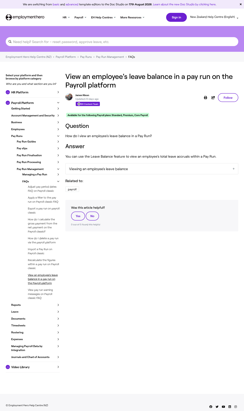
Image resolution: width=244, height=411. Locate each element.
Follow (228, 97)
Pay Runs (86, 56)
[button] (33, 92)
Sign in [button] (176, 17)
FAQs (131, 56)
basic (56, 4)
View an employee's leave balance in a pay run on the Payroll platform (43, 279)
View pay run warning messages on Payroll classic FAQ (40, 293)
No (92, 216)
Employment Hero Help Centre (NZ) (28, 56)
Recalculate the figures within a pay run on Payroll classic (43, 264)
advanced (72, 4)
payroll (72, 189)
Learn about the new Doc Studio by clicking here (184, 4)
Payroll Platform (66, 56)
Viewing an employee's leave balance (98, 169)
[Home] (25, 17)
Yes (78, 216)
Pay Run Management (110, 56)
